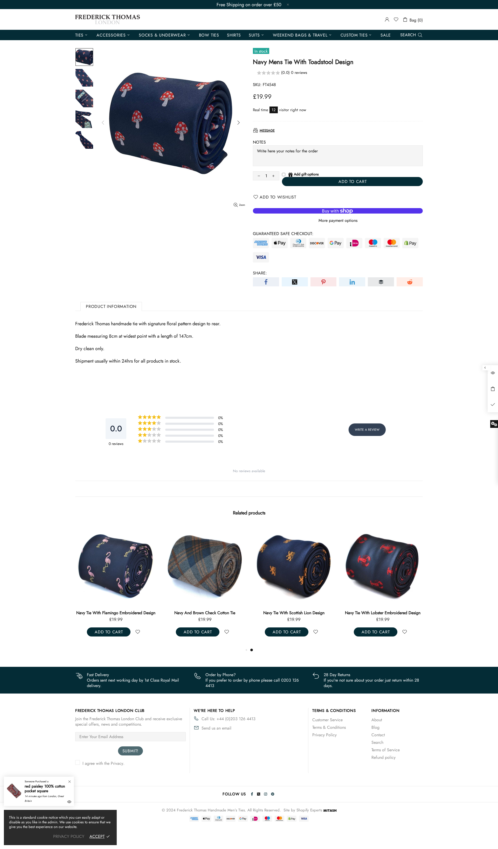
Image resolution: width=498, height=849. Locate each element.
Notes (259, 142)
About (376, 720)
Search (377, 742)
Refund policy (383, 757)
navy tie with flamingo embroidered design (115, 613)
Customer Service (327, 720)
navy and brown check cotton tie (204, 613)
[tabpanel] (293, 586)
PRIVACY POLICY (68, 836)
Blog (375, 727)
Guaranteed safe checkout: (283, 233)
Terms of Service (385, 750)
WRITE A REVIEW (367, 429)
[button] (338, 73)
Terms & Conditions (329, 727)
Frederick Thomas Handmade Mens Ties (107, 19)
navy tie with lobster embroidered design (382, 613)
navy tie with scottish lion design (293, 613)
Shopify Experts (309, 810)
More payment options (338, 220)
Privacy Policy (324, 735)
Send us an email (216, 728)
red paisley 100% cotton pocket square (45, 788)
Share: (260, 273)
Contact (378, 735)
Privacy (117, 763)
